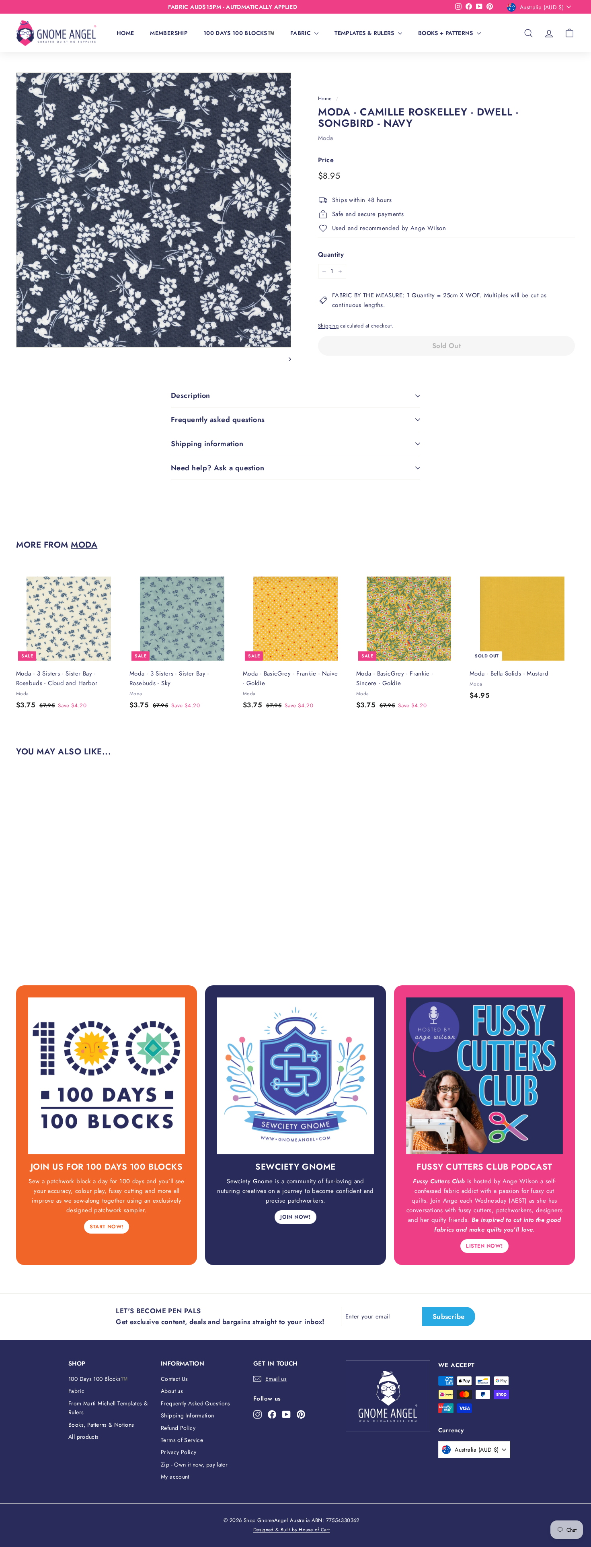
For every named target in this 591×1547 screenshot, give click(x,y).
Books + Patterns (446, 33)
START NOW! (107, 1226)
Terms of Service (182, 1440)
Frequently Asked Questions (195, 1403)
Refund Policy (178, 1428)
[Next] (286, 358)
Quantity (331, 255)
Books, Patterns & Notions (101, 1425)
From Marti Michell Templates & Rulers (108, 1407)
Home (125, 33)
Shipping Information (187, 1415)
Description (190, 395)
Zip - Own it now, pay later (194, 1464)
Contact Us (174, 1379)
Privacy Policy (178, 1452)
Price (326, 160)
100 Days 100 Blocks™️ (238, 33)
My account (175, 1477)
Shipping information (207, 444)
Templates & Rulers (365, 33)
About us (172, 1391)
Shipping (328, 326)
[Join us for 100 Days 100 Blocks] (106, 1075)
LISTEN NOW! (484, 1246)
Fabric (301, 33)
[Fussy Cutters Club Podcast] (484, 1075)
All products (83, 1437)
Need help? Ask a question (217, 468)
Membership (168, 33)
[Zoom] (153, 210)
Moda (325, 138)
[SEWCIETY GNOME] (295, 1075)
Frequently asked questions (218, 419)
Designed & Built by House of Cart (291, 1529)
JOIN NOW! (295, 1217)
